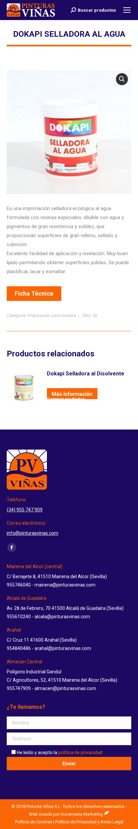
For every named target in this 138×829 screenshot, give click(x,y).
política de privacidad (80, 752)
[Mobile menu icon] (127, 10)
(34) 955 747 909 (25, 509)
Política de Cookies (33, 821)
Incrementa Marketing (82, 814)
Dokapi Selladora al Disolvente (85, 373)
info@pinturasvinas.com (32, 533)
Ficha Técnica (34, 293)
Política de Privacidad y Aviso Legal (89, 821)
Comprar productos (66, 398)
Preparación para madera (51, 315)
